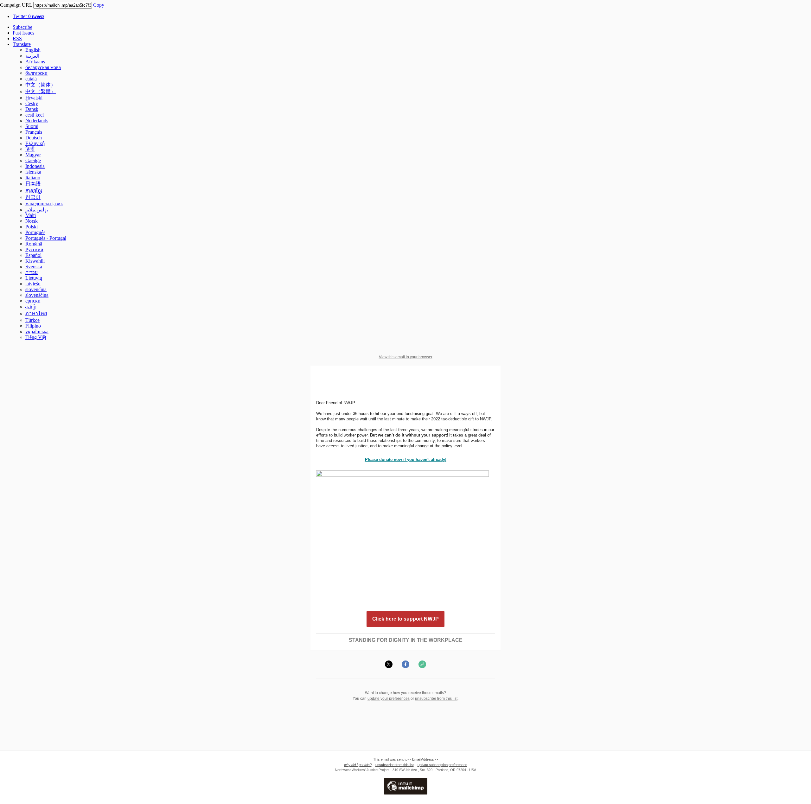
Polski (31, 226)
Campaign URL (16, 5)
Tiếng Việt (35, 337)
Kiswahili (35, 261)
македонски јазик (44, 203)
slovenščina (36, 295)
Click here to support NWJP (405, 619)
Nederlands (36, 120)
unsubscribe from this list (436, 698)
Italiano (32, 177)
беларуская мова (43, 67)
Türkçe (32, 320)
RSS (17, 38)
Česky (31, 103)
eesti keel (34, 115)
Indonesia (35, 166)
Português (35, 232)
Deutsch (33, 137)
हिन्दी (30, 149)
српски (33, 300)
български (36, 73)
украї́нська (36, 331)
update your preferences (388, 698)
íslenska (33, 172)
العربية (32, 56)
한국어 (33, 197)
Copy (98, 5)
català (31, 78)
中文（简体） (40, 84)
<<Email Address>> (423, 759)
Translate (22, 44)
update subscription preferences (442, 765)
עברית (31, 272)
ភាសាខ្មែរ (33, 191)
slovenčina (36, 289)
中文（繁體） (40, 91)
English (33, 50)
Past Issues (23, 32)
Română (33, 243)
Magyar (33, 154)
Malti (30, 215)
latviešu (33, 283)
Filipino (33, 326)
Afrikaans (35, 61)
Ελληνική (35, 143)
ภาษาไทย (36, 313)
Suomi (31, 126)
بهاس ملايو (36, 209)
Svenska (33, 266)
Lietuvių (33, 278)
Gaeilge (33, 160)
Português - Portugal (45, 238)
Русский (34, 249)
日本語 (33, 183)
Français (33, 132)
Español (33, 255)
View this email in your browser (405, 357)
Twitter (28, 16)
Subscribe (22, 27)
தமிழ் (30, 306)
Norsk (31, 221)
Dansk (31, 109)
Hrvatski (33, 97)
